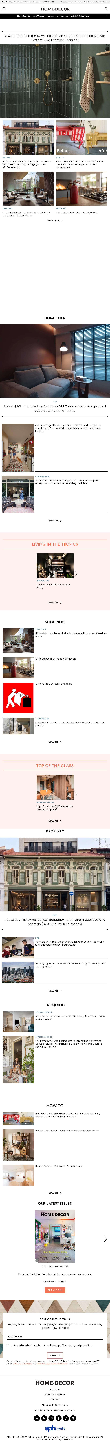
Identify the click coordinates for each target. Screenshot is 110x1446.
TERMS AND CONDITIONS (55, 1405)
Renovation (43, 581)
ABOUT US (55, 1389)
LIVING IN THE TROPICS (55, 544)
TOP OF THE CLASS (55, 766)
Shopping (8, 209)
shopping (55, 622)
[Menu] (4, 8)
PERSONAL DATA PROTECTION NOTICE (55, 1410)
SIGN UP (55, 1355)
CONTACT (55, 1400)
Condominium (42, 476)
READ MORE (53, 221)
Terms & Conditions (22, 1363)
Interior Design (45, 802)
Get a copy (55, 1290)
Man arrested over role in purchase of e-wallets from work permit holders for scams (61, 2)
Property (8, 157)
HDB (55, 402)
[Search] (106, 9)
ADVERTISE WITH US (55, 1395)
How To (60, 157)
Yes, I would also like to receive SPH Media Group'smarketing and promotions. (51, 1345)
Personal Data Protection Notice (52, 1363)
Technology (42, 719)
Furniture (40, 629)
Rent (55, 915)
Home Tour (55, 318)
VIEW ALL (53, 521)
